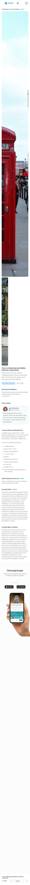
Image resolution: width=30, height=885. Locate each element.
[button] (26, 3)
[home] (9, 3)
